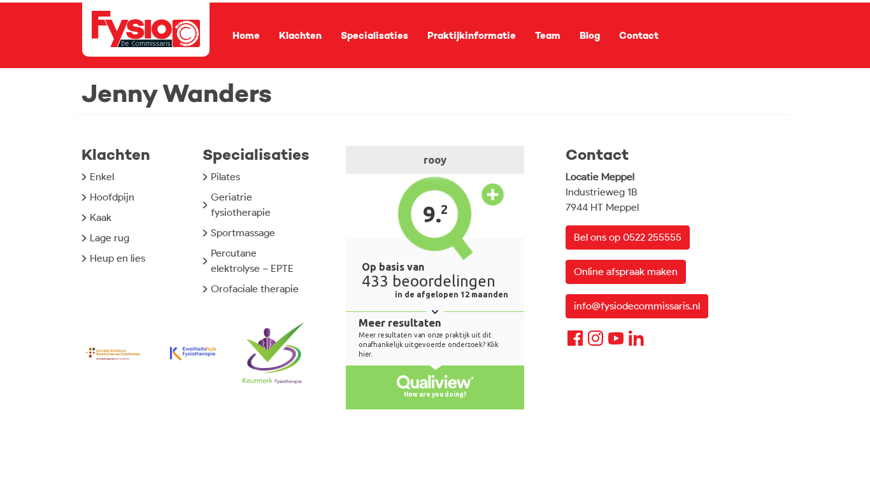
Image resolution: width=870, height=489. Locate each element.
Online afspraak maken (626, 272)
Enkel (102, 177)
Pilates (225, 177)
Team (547, 35)
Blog (590, 35)
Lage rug (109, 238)
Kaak (100, 217)
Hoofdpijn (112, 197)
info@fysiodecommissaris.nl (637, 306)
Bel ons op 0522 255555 (627, 237)
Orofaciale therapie (255, 289)
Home (246, 35)
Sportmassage (243, 233)
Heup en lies (117, 258)
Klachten (300, 35)
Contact (639, 35)
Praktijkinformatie (471, 35)
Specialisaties (374, 35)
